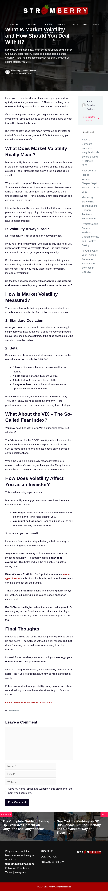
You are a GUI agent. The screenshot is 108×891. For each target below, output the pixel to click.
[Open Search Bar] (54, 40)
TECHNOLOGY (29, 24)
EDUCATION (46, 24)
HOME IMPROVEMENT (54, 32)
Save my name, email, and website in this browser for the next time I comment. (40, 790)
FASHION (61, 24)
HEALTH (74, 24)
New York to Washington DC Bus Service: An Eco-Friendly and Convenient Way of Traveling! (79, 827)
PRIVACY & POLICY (52, 862)
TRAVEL (95, 24)
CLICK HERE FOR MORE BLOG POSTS (28, 702)
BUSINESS (13, 24)
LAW (85, 24)
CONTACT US (48, 856)
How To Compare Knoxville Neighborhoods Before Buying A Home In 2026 (90, 152)
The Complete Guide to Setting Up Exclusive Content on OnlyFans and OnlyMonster (26, 825)
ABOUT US (46, 851)
